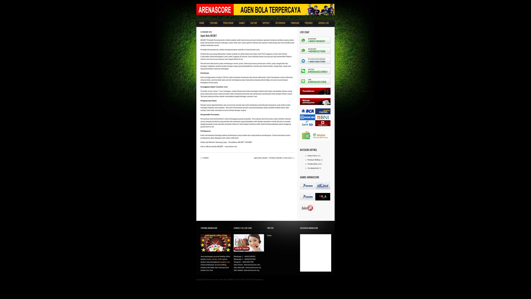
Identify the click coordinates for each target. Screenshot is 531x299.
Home (201, 23)
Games (242, 23)
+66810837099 (248, 262)
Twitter (269, 236)
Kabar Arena (312, 156)
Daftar (253, 23)
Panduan (295, 23)
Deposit (266, 23)
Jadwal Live (323, 23)
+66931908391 (250, 256)
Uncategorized (313, 168)
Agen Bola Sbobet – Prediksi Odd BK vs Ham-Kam (273, 158)
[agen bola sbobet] (307, 189)
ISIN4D (206, 158)
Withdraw (280, 23)
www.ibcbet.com (253, 50)
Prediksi (309, 23)
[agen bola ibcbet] (322, 189)
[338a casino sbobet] (307, 200)
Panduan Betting (314, 160)
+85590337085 (250, 259)
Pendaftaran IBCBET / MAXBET (240, 142)
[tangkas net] (322, 200)
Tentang (214, 23)
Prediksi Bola (312, 164)
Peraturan (228, 23)
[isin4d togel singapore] (307, 211)
